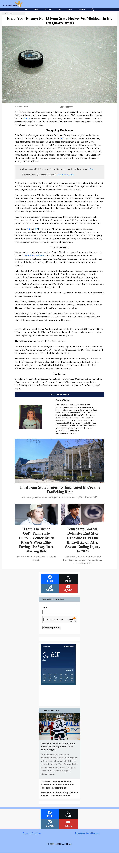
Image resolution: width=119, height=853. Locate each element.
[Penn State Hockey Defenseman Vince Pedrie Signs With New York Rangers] (59, 741)
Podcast (48, 9)
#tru (91, 169)
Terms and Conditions (32, 833)
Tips (59, 9)
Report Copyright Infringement (87, 833)
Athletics (8, 14)
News (36, 9)
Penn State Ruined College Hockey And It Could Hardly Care (59, 793)
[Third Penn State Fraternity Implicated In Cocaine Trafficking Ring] (59, 482)
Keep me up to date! (51, 628)
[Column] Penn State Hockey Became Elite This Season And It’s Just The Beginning (57, 785)
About (69, 9)
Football (82, 9)
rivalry (27, 118)
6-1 (62, 138)
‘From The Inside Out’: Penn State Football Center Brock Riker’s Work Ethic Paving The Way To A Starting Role (36, 540)
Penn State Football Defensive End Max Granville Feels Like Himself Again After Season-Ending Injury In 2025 (82, 540)
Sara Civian (23, 107)
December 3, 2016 (65, 174)
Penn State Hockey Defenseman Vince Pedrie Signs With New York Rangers (58, 746)
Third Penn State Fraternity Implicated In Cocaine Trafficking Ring (59, 489)
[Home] (12, 6)
